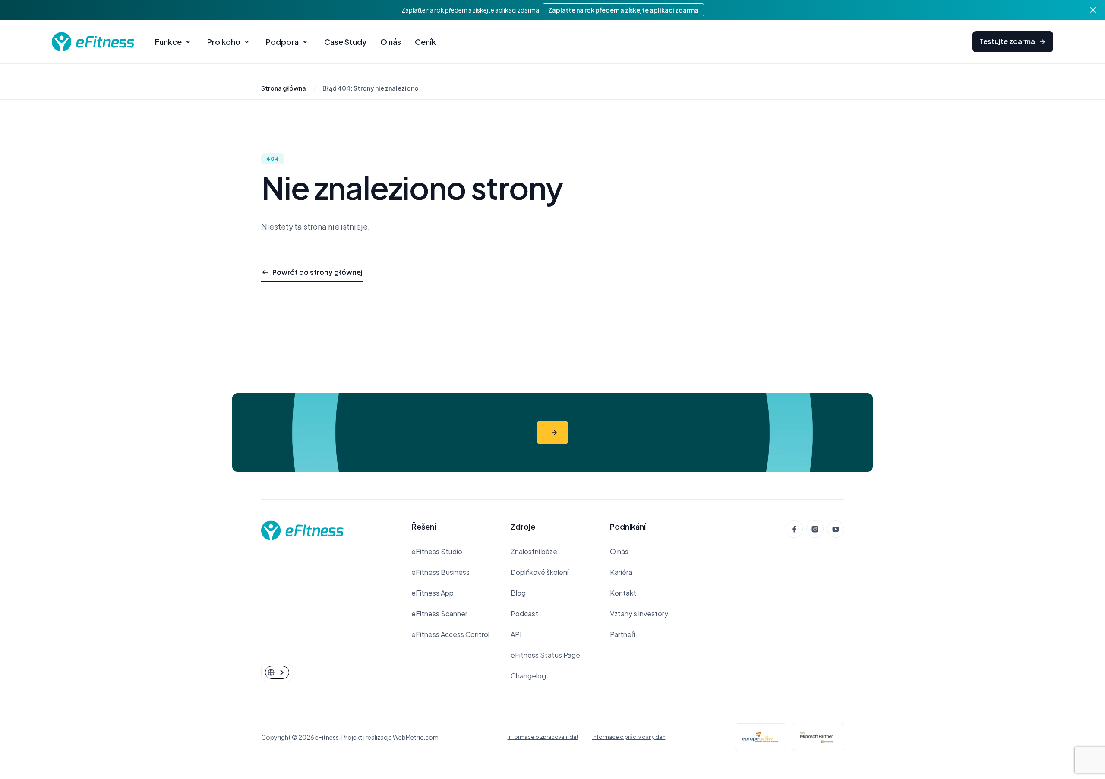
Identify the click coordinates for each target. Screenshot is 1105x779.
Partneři (622, 634)
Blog (518, 592)
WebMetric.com (416, 737)
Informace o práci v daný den (629, 737)
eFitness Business (440, 572)
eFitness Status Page (545, 654)
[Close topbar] (1093, 10)
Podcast (524, 613)
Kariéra (621, 572)
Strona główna (283, 88)
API (516, 634)
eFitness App (432, 592)
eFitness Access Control (450, 634)
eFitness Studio (436, 551)
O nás (619, 551)
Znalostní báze (534, 551)
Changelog (528, 675)
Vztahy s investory (639, 613)
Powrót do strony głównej (317, 272)
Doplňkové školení (539, 572)
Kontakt (623, 592)
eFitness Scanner (439, 613)
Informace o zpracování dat (543, 737)
